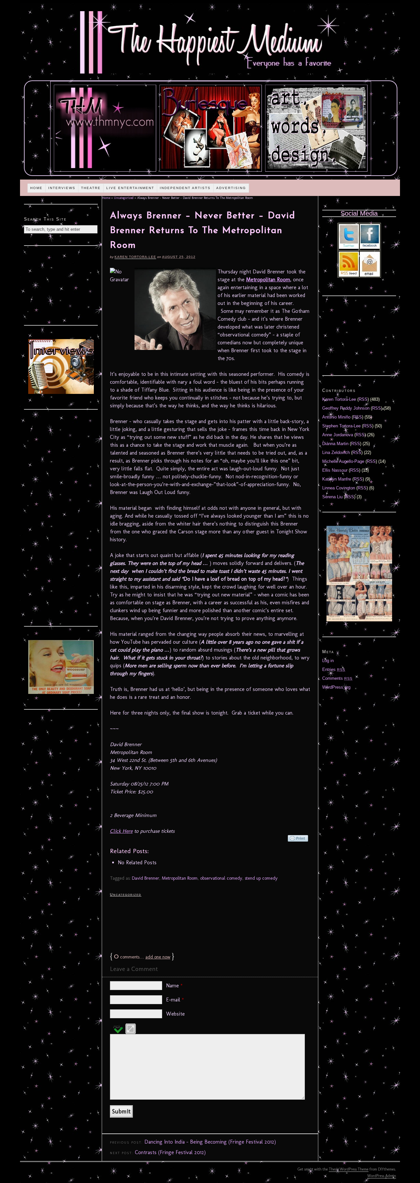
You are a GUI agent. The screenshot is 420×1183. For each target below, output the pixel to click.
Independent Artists (185, 188)
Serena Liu (332, 496)
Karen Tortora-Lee (135, 257)
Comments (337, 678)
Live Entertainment (130, 188)
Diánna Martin (335, 443)
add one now (157, 957)
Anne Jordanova (337, 434)
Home (36, 188)
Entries (333, 669)
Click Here (121, 831)
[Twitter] (349, 247)
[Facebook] (370, 247)
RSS (363, 399)
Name (174, 985)
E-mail (175, 1000)
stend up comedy (261, 878)
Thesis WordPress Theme (348, 1169)
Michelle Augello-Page (343, 461)
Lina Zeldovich (336, 452)
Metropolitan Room (268, 279)
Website (175, 1014)
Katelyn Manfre (336, 479)
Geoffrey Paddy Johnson (345, 408)
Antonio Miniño (336, 417)
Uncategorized (124, 198)
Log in (328, 660)
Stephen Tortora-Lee (341, 425)
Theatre (91, 188)
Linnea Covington (338, 487)
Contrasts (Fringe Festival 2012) (170, 1152)
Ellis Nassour (334, 470)
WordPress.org (336, 687)
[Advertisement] (210, 924)
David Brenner (145, 878)
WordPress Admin (381, 1175)
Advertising (231, 188)
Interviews (61, 188)
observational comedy (221, 878)
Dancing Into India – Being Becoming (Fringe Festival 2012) (210, 1142)
